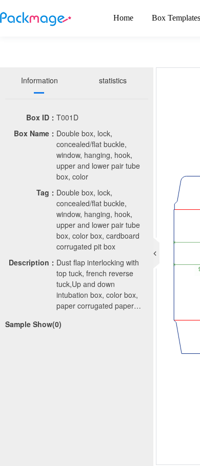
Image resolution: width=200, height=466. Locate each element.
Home (123, 17)
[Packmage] (35, 18)
